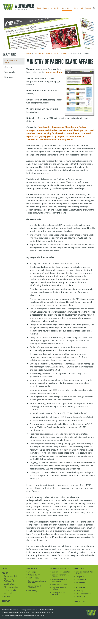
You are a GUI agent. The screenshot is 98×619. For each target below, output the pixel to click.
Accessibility (9, 593)
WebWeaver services (59, 569)
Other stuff (78, 8)
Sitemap (7, 596)
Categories (8, 67)
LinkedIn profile (10, 590)
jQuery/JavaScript (48, 136)
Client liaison (71, 127)
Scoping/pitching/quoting (51, 127)
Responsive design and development (37, 582)
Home (28, 53)
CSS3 (36, 136)
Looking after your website (59, 593)
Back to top (79, 602)
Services (57, 8)
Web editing (32, 591)
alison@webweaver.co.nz (29, 610)
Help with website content (59, 589)
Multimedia (80, 597)
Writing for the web (53, 133)
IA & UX (40, 130)
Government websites (50, 139)
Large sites (67, 139)
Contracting (47, 8)
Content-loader (72, 133)
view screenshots (53, 72)
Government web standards (34, 587)
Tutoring (79, 591)
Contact (88, 8)
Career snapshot (10, 576)
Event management (83, 594)
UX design (32, 572)
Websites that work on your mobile (61, 581)
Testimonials (9, 72)
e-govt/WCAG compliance (71, 136)
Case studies (67, 8)
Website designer (53, 130)
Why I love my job (11, 587)
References (8, 77)
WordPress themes (59, 585)
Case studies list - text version (13, 61)
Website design (34, 575)
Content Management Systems (60, 576)
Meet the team (9, 584)
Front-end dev (33, 578)
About (38, 8)
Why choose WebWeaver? (9, 580)
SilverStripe (32, 139)
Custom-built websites (61, 572)
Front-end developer (73, 130)
